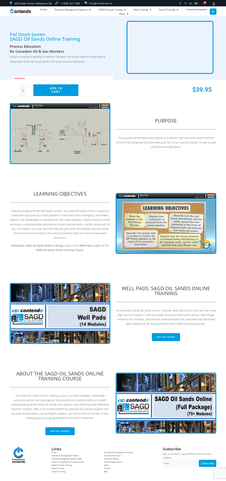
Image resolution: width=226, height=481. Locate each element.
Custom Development (113, 462)
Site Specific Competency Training (118, 452)
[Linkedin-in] (190, 3)
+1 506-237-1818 (70, 3)
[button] (13, 133)
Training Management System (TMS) (67, 458)
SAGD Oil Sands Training (62, 465)
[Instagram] (185, 3)
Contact (107, 468)
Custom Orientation (112, 455)
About (106, 465)
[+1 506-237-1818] (56, 2)
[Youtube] (196, 3)
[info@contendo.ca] (86, 2)
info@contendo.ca (100, 3)
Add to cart (56, 90)
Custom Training (58, 471)
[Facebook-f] (180, 3)
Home (54, 452)
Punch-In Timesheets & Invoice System (68, 462)
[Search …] (213, 11)
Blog (106, 471)
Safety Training (58, 468)
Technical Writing (111, 458)
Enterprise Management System (65, 455)
